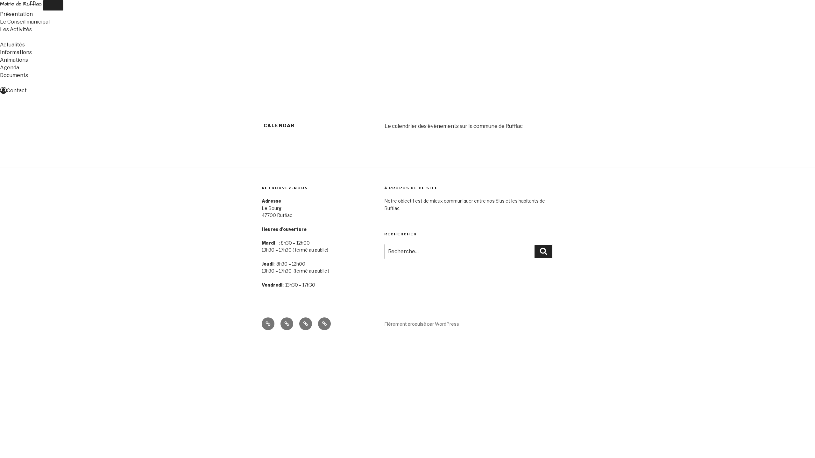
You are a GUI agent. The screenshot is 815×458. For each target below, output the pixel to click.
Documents (14, 75)
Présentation (16, 14)
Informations (16, 52)
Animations (14, 60)
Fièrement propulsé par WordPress (421, 324)
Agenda (9, 68)
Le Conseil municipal (25, 22)
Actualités (12, 45)
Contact (17, 90)
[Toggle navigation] (53, 5)
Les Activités (16, 29)
